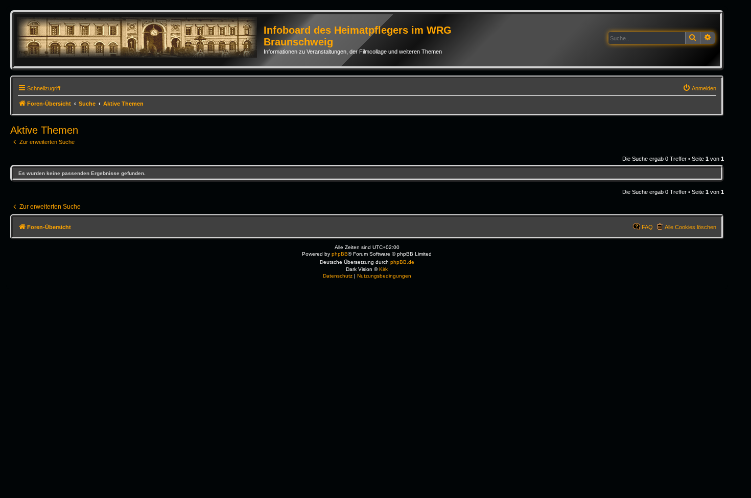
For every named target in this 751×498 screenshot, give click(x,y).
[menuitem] (699, 88)
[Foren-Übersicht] (140, 38)
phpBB (340, 254)
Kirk (383, 269)
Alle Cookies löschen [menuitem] (690, 227)
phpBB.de (402, 262)
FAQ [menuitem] (647, 227)
